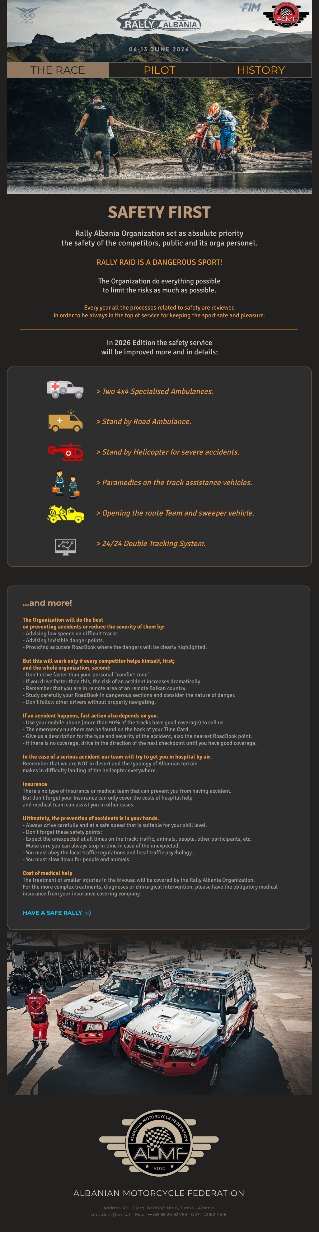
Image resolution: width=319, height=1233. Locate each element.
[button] (159, 70)
